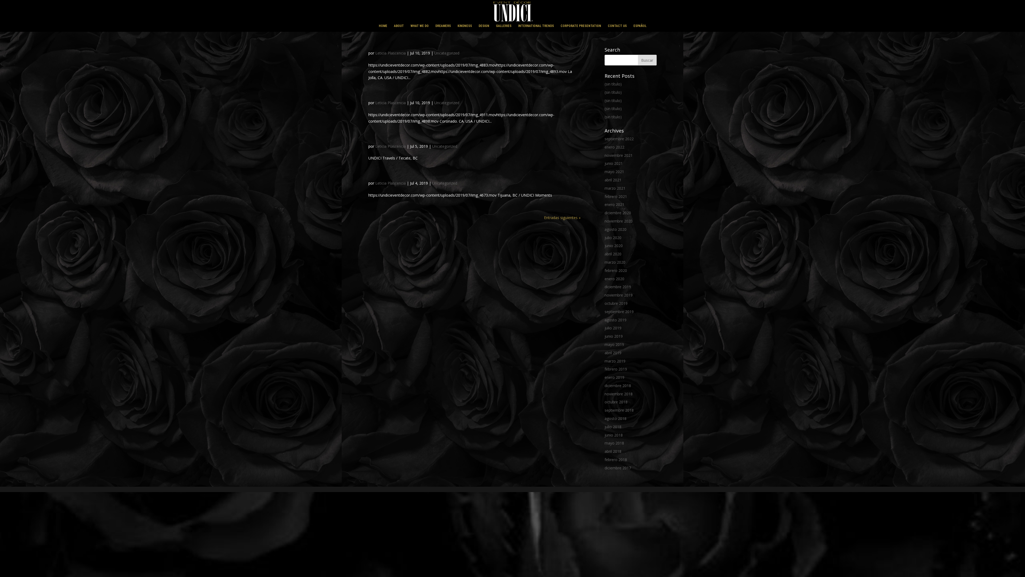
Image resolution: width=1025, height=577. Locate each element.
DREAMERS (443, 26)
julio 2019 (613, 327)
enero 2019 (614, 377)
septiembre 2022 (619, 138)
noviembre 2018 (619, 393)
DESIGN (484, 26)
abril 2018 (613, 451)
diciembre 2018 (618, 385)
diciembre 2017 (618, 467)
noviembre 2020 (619, 221)
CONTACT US (617, 26)
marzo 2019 (615, 361)
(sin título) (613, 84)
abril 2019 (613, 352)
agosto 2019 (615, 319)
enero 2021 (614, 204)
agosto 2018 (615, 418)
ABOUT (399, 26)
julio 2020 (613, 237)
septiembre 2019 (619, 311)
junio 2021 (614, 163)
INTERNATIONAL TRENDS (536, 26)
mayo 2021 (614, 171)
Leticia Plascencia (390, 53)
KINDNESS (465, 26)
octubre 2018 (616, 401)
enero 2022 (614, 147)
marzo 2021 (615, 188)
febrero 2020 (616, 270)
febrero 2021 (616, 196)
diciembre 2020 (618, 212)
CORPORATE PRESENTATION (581, 26)
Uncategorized (446, 53)
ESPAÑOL (639, 26)
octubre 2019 (616, 303)
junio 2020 (614, 245)
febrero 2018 (616, 459)
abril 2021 (613, 179)
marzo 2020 (615, 262)
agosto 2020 (615, 229)
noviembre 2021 (619, 155)
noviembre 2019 (619, 295)
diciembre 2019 (618, 286)
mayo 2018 (614, 443)
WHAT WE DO (420, 26)
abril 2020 (613, 253)
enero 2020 (614, 278)
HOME (383, 26)
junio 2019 (614, 336)
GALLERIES (503, 26)
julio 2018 (613, 426)
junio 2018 (614, 435)
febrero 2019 (616, 369)
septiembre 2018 (619, 410)
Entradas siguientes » (562, 217)
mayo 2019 (614, 344)
